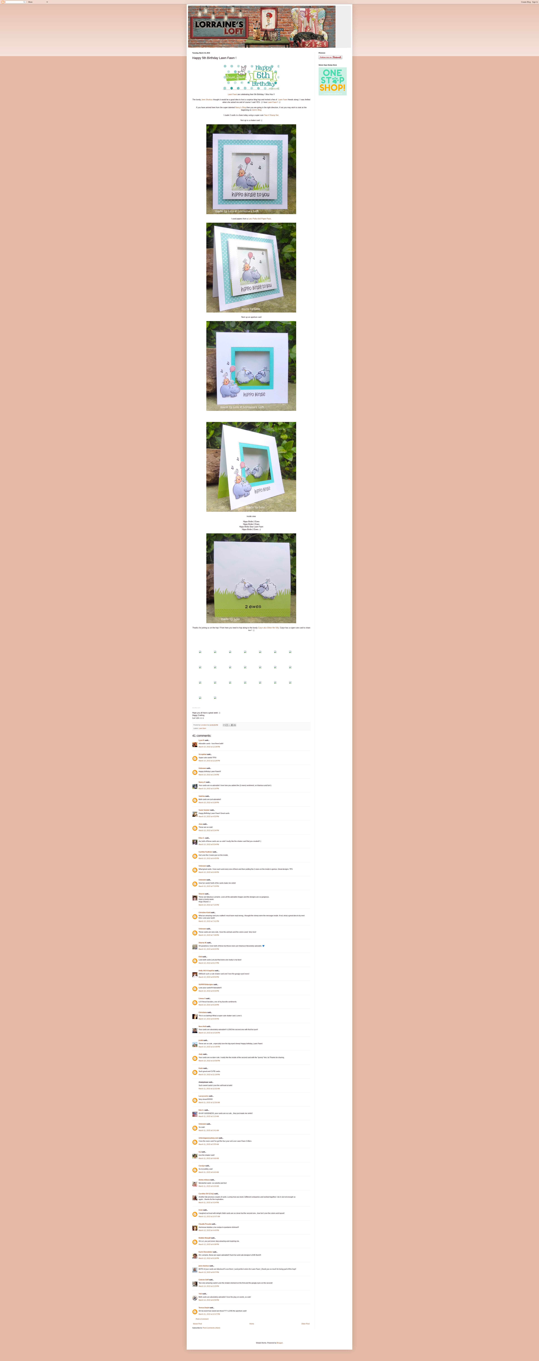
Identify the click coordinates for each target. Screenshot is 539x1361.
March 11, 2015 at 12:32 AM (209, 1089)
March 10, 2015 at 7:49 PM (209, 935)
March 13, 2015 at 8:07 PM (209, 1272)
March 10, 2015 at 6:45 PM (209, 858)
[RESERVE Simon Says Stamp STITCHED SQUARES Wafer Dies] (230, 683)
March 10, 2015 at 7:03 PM (209, 886)
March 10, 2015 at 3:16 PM (209, 789)
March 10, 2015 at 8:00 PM (209, 949)
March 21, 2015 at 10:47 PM (209, 1314)
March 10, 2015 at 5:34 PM (209, 830)
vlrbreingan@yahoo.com (208, 1138)
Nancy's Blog (240, 107)
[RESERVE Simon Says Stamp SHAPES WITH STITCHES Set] (245, 683)
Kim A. (201, 1110)
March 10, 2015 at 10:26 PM (209, 1033)
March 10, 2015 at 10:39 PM (209, 1047)
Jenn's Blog (256, 110)
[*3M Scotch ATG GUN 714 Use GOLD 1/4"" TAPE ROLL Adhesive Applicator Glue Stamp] (275, 683)
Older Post (306, 1324)
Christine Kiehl (204, 913)
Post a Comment (202, 1319)
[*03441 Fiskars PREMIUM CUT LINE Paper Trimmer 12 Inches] (215, 698)
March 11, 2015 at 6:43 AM (209, 1186)
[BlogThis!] (226, 725)
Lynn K (201, 740)
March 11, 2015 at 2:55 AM (209, 1144)
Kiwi (200, 957)
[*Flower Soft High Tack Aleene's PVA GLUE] (200, 683)
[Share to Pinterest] (234, 725)
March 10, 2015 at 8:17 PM (209, 963)
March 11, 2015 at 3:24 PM (209, 1203)
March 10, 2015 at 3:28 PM (209, 802)
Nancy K (202, 782)
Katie (201, 1068)
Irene (201, 1210)
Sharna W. (203, 943)
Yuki (200, 1294)
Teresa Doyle (204, 1308)
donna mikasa (204, 1180)
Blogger (280, 1343)
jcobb (201, 1040)
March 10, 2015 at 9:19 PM (209, 1005)
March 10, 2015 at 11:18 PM (209, 1075)
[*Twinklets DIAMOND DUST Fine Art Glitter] (215, 683)
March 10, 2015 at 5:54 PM (209, 844)
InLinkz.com (196, 707)
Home (251, 1324)
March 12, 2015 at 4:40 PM (209, 1230)
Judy (201, 1054)
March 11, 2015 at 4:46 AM (209, 1158)
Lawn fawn (202, 728)
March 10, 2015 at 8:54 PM (209, 977)
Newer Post (197, 1324)
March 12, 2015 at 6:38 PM (209, 1244)
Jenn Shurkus (207, 100)
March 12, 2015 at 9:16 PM (209, 1258)
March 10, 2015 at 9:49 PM (209, 1019)
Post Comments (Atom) (211, 1328)
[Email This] (224, 725)
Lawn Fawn (232, 94)
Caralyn (202, 1166)
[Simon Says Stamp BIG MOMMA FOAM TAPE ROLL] (260, 683)
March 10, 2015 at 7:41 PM (209, 921)
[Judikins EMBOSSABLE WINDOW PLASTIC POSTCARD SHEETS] (260, 652)
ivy (200, 1152)
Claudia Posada (205, 1224)
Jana (201, 824)
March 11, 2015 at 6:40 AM (209, 1172)
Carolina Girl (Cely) (206, 1194)
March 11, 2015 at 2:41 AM (209, 1130)
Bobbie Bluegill (205, 1238)
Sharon (201, 894)
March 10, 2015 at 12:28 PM (209, 747)
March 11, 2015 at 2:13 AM (209, 1116)
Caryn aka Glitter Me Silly (268, 628)
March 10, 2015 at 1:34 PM (209, 775)
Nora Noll (202, 1026)
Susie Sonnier (204, 810)
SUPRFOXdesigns (206, 984)
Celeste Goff (204, 1280)
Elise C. (202, 838)
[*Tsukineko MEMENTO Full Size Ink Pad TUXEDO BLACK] (230, 668)
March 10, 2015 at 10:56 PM (209, 1061)
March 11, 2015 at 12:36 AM (209, 1103)
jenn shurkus (204, 1266)
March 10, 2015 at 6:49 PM (209, 872)
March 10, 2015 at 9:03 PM (209, 991)
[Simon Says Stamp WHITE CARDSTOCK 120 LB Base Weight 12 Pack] (200, 652)
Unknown (202, 768)
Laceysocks (203, 1096)
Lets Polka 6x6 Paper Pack (259, 219)
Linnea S (202, 999)
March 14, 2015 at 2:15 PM (209, 1286)
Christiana (203, 1012)
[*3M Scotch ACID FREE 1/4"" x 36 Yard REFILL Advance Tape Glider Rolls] (290, 683)
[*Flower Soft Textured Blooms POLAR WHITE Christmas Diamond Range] (290, 668)
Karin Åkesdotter (205, 1252)
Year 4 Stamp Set (271, 115)
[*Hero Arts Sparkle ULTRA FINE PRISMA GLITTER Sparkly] (275, 668)
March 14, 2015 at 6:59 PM (209, 1300)
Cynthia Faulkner (205, 852)
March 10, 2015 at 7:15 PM (209, 905)
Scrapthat (202, 754)
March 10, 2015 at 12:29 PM (209, 761)
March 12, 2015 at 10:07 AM (209, 1216)
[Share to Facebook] (232, 725)
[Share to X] (229, 725)
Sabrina (202, 796)
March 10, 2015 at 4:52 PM (209, 817)
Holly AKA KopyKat (206, 971)
